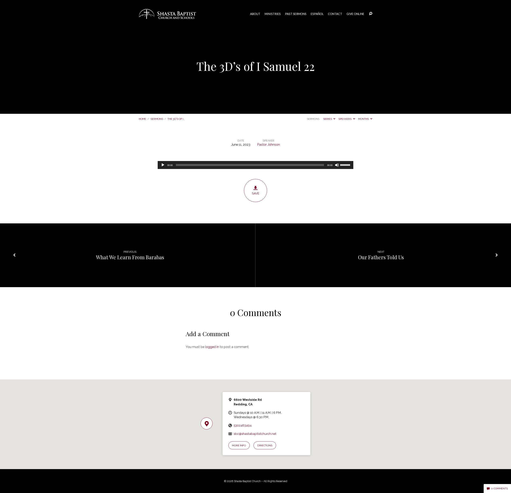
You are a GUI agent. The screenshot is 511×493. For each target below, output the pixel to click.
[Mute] (337, 165)
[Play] (163, 165)
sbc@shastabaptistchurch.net (255, 434)
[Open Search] (370, 13)
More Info (239, 445)
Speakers (345, 118)
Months (363, 118)
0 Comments (499, 488)
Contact (335, 14)
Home (142, 118)
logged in (212, 347)
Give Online (355, 14)
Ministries (273, 14)
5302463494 (243, 425)
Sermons (157, 118)
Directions (264, 445)
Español (317, 14)
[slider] (345, 164)
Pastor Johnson (268, 144)
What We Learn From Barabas (130, 257)
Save (255, 193)
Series (328, 118)
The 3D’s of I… (176, 118)
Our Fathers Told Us (381, 257)
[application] (255, 165)
